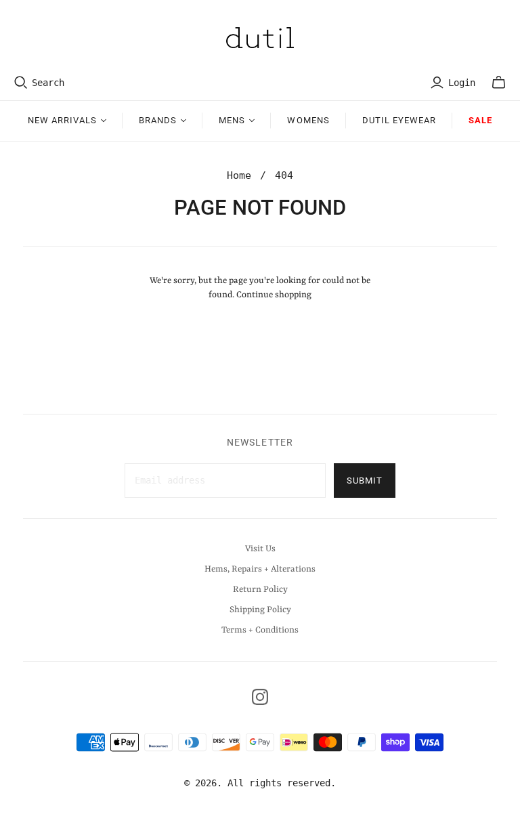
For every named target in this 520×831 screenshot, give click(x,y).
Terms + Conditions (260, 630)
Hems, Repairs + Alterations (260, 569)
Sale (480, 120)
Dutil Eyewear (399, 120)
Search (48, 82)
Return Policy (260, 589)
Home (239, 175)
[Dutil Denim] (260, 37)
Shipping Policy (260, 610)
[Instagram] (260, 697)
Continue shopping (273, 295)
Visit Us (260, 549)
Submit (365, 480)
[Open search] (21, 82)
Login (461, 82)
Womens (308, 120)
